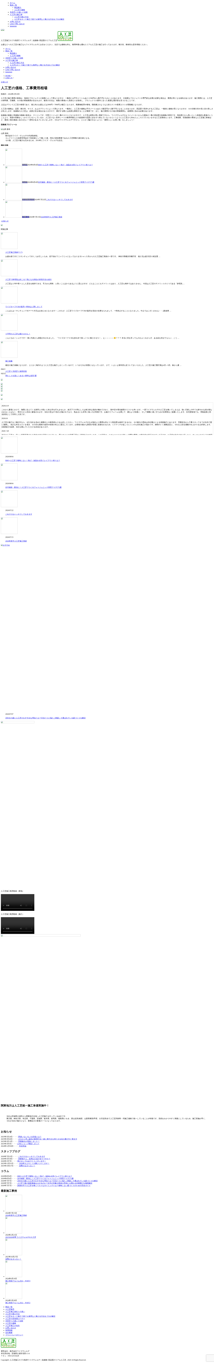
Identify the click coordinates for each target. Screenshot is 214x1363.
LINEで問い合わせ (17, 24)
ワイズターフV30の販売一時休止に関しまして (23, 307)
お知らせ (5, 221)
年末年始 (22, 1146)
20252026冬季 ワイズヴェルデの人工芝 (20, 1237)
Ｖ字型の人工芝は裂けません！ (17, 334)
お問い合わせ (15, 22)
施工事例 (25, 217)
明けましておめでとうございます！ (31, 1161)
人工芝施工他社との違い (15, 1312)
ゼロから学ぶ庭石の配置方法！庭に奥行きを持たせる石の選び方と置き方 (47, 1139)
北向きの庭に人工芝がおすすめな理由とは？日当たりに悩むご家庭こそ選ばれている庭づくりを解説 (45, 718)
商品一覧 (13, 5)
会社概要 (8, 1333)
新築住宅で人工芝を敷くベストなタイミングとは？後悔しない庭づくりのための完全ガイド (54, 1185)
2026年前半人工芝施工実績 (51, 217)
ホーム (12, 3)
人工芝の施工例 (16, 14)
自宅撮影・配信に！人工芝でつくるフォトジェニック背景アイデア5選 (66, 182)
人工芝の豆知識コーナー (15, 1319)
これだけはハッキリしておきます (59, 200)
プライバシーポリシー (14, 1335)
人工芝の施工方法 (21, 17)
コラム (24, 165)
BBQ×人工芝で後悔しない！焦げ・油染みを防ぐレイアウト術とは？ (65, 165)
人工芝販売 (9, 1309)
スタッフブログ (28, 200)
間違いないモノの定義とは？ (29, 1137)
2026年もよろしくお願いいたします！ (34, 1163)
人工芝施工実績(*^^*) (14, 252)
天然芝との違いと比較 (19, 12)
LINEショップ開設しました (28, 1144)
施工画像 (8, 361)
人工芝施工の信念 (12, 1326)
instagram (13, 26)
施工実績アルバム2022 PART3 (17, 1281)
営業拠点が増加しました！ (29, 1141)
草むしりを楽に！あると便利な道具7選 (21, 376)
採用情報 (8, 1330)
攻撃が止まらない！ (27, 1166)
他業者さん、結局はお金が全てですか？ (34, 1159)
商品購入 (17, 7)
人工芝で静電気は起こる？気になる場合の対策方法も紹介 (28, 279)
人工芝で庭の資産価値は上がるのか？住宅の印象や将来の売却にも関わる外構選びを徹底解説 (54, 1183)
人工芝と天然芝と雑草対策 (16, 371)
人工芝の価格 (19, 10)
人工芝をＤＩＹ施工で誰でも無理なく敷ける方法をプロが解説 (39, 19)
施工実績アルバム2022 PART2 (17, 1303)
